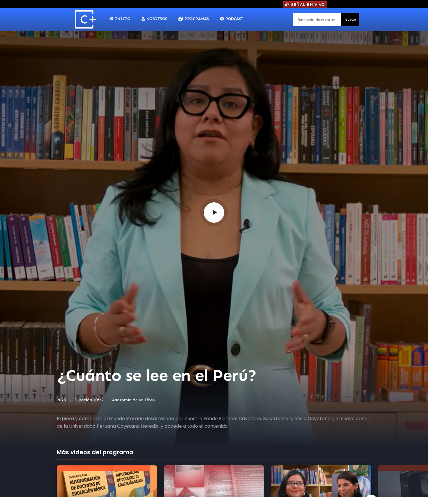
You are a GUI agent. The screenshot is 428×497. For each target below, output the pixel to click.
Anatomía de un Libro (133, 399)
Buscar (350, 19)
